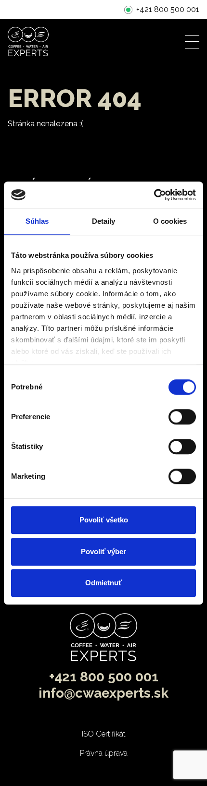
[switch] (182, 416)
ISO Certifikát (104, 733)
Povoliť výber (103, 551)
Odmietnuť (103, 583)
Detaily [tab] (104, 221)
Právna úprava (104, 753)
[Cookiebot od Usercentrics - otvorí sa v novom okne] (154, 195)
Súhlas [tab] (37, 221)
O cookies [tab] (170, 221)
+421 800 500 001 (167, 9)
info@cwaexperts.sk (103, 693)
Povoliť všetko (103, 520)
